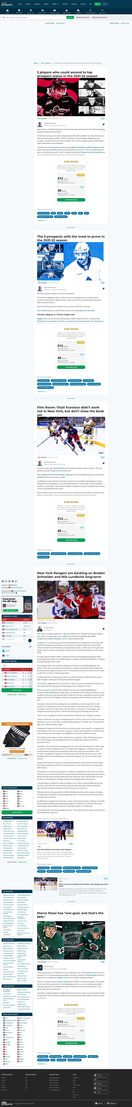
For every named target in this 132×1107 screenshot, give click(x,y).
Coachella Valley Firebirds (7, 912)
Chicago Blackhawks (9, 833)
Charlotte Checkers (8, 905)
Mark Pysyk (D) (9, 623)
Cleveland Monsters (8, 909)
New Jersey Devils (22, 821)
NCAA (7, 801)
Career (74, 1097)
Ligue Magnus (24, 1023)
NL (20, 803)
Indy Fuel (5, 969)
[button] (102, 11)
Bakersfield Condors (8, 897)
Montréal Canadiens (8, 855)
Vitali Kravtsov (58, 468)
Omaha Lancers (21, 994)
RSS (74, 1092)
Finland (3, 1085)
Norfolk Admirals (22, 946)
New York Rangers (22, 826)
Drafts (54, 4)
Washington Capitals (23, 855)
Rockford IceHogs (22, 909)
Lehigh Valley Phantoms (24, 895)
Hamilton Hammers (8, 921)
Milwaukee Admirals (23, 900)
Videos (46, 4)
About (74, 1080)
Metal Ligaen (9, 1032)
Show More (17, 690)
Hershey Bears (7, 930)
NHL (24, 629)
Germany (4, 1087)
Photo (74, 1087)
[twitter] (103, 124)
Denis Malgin (11, 679)
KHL (24, 632)
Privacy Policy (76, 1085)
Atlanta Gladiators (8, 948)
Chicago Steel (7, 994)
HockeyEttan (9, 1025)
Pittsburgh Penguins (23, 833)
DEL (6, 1052)
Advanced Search (101, 17)
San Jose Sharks (21, 836)
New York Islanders (22, 824)
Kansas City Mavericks (9, 976)
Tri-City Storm (21, 1002)
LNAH (21, 1049)
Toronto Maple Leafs (23, 845)
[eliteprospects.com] (7, 4)
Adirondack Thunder (9, 943)
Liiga (21, 801)
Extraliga (22, 806)
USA (3, 1082)
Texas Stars (20, 923)
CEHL (21, 1028)
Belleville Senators (8, 900)
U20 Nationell (9, 1023)
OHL (6, 806)
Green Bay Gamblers (9, 1005)
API (74, 1090)
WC (6, 1059)
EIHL (21, 1025)
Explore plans (71, 200)
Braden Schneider (54, 639)
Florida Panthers (7, 848)
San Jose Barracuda (22, 914)
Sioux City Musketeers (23, 997)
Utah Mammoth (21, 848)
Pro (90, 4)
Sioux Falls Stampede (23, 999)
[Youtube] (12, 581)
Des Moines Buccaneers (10, 996)
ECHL (6, 796)
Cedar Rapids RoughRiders (6, 990)
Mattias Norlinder (78, 147)
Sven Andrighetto (12, 673)
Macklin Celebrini (12, 676)
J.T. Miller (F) (8, 636)
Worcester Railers (22, 981)
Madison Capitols (22, 990)
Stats (20, 4)
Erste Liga (22, 1030)
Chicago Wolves (7, 907)
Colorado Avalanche (8, 836)
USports (22, 1052)
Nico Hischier (11, 686)
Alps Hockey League (25, 1018)
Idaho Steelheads (8, 967)
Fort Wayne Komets (8, 958)
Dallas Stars (6, 841)
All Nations (4, 1090)
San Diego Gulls (21, 912)
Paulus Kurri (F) (9, 626)
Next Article (71, 227)
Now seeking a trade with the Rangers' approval (54, 475)
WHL (6, 803)
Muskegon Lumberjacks (24, 992)
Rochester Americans (23, 907)
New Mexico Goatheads (24, 943)
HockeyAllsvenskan (10, 1020)
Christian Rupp (90, 975)
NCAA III (22, 1047)
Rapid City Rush (21, 951)
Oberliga (7, 1057)
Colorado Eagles (7, 916)
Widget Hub (76, 1078)
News (36, 63)
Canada (3, 1080)
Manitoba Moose (22, 897)
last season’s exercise (57, 147)
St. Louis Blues (21, 841)
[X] (6, 581)
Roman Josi (10, 683)
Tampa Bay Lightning (23, 843)
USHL (21, 791)
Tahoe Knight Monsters (24, 964)
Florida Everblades (8, 956)
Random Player (83, 17)
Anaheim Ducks (7, 821)
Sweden (4, 1078)
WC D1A (7, 1061)
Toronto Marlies (21, 926)
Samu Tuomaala (50, 692)
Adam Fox (67, 636)
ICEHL (7, 1064)
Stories (65, 4)
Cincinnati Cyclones (8, 953)
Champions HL (9, 1037)
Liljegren (40, 319)
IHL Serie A (23, 1020)
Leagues (37, 4)
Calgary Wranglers (8, 902)
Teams (28, 4)
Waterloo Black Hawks (23, 1006)
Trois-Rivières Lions (22, 971)
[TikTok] (16, 581)
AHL (6, 794)
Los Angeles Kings (8, 850)
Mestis (7, 1030)
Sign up (97, 4)
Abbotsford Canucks (8, 895)
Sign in (105, 4)
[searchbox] (38, 17)
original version (63, 978)
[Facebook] (3, 581)
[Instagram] (9, 581)
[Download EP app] (17, 604)
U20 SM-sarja (27, 626)
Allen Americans (7, 946)
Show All (41, 220)
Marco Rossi (63, 982)
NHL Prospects (46, 63)
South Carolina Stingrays (21, 960)
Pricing (83, 4)
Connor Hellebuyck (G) (11, 629)
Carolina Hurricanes (8, 831)
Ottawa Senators (22, 829)
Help (74, 1082)
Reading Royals (21, 953)
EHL (6, 1035)
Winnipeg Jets (21, 857)
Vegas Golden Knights (23, 853)
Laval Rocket (6, 934)
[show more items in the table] (30, 640)
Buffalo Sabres (7, 826)
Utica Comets (21, 930)
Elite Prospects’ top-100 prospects (89, 152)
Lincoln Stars (6, 1007)
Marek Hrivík (17, 591)
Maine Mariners (7, 979)
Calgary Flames (7, 829)
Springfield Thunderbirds (21, 917)
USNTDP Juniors (21, 1004)
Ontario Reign (21, 902)
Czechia (25, 623)
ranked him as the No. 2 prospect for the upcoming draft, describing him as (75, 321)
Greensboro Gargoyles (9, 960)
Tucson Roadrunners (23, 928)
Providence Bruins (22, 905)
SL (6, 1049)
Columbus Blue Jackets (9, 838)
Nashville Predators (8, 857)
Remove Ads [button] (125, 23)
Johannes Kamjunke (17, 587)
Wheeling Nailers (22, 976)
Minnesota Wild (7, 853)
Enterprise (75, 1094)
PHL (21, 1032)
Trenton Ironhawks (22, 968)
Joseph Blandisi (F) (10, 632)
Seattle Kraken (21, 838)
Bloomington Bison (8, 951)
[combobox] (38, 17)
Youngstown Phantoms (23, 1009)
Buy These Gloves (16, 751)
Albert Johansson (94, 147)
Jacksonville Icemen (8, 972)
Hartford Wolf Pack (8, 923)
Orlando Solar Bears (22, 948)
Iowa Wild (6, 932)
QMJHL (7, 808)
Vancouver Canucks (22, 850)
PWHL (21, 1061)
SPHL (6, 799)
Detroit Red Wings (8, 843)
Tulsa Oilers (20, 973)
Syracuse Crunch (22, 921)
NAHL (21, 794)
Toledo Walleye (21, 966)
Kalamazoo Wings (8, 974)
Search (70, 17)
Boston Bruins (7, 824)
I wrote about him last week (84, 310)
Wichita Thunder (22, 978)
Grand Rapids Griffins (9, 918)
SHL (21, 799)
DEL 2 (7, 1054)
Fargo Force (6, 1002)
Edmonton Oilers (7, 845)
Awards (74, 4)
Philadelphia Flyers (22, 831)
